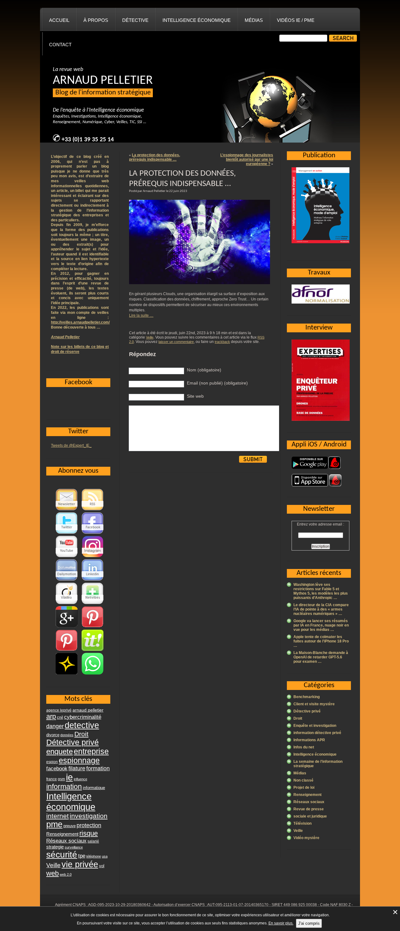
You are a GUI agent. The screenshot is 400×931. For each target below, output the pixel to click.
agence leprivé (59, 710)
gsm (61, 779)
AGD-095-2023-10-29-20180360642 (119, 905)
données (66, 735)
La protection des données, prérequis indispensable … (154, 157)
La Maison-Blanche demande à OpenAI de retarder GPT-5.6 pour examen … (320, 657)
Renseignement (307, 795)
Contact (60, 44)
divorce (52, 734)
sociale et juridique (310, 816)
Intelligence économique (196, 20)
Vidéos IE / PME (295, 20)
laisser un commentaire (176, 342)
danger (55, 726)
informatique (94, 787)
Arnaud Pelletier (65, 337)
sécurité (61, 854)
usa (105, 856)
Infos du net (303, 747)
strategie (55, 846)
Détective (135, 20)
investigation (89, 815)
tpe (81, 856)
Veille (149, 337)
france (51, 779)
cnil (60, 717)
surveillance (74, 847)
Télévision (302, 823)
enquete (59, 751)
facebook (57, 768)
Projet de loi (303, 787)
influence (80, 779)
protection (89, 825)
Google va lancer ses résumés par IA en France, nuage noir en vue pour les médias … (321, 625)
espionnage (79, 760)
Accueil (59, 20)
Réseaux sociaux (308, 802)
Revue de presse (308, 809)
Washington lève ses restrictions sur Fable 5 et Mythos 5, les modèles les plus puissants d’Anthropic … (320, 591)
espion (52, 762)
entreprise (91, 751)
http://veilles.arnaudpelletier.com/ (80, 322)
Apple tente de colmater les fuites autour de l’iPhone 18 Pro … (321, 641)
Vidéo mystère (306, 838)
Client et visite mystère (314, 704)
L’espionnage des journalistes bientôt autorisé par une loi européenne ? (246, 159)
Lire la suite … (141, 315)
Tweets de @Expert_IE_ (71, 445)
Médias (254, 20)
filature (76, 768)
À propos (95, 20)
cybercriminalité (82, 717)
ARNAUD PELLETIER (103, 80)
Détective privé (307, 711)
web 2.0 (66, 874)
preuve (69, 826)
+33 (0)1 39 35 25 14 (88, 140)
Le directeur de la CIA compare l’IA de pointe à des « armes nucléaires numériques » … (321, 609)
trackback (222, 342)
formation (98, 768)
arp (51, 716)
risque (88, 833)
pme (54, 824)
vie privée (80, 864)
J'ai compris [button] (309, 923)
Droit (297, 718)
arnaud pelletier (87, 710)
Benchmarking (306, 697)
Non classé (303, 780)
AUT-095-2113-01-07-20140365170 (237, 905)
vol (101, 865)
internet (57, 815)
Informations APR (309, 740)
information (64, 787)
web (52, 873)
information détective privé (317, 733)
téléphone (93, 856)
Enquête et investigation (314, 725)
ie (69, 777)
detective (82, 725)
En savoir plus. (280, 923)
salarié (93, 841)
